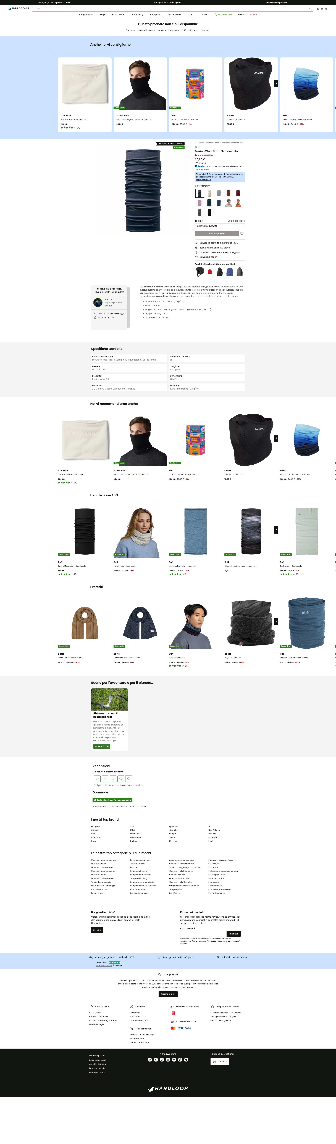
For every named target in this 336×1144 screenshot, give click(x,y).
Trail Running (137, 14)
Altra (132, 826)
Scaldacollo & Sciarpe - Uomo (232, 142)
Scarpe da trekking (138, 871)
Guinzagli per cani (216, 875)
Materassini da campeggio (103, 886)
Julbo (210, 826)
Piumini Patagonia (216, 893)
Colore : (202, 186)
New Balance (214, 830)
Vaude (172, 837)
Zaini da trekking (137, 864)
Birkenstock (213, 837)
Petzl (210, 841)
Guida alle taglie (236, 221)
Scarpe (102, 14)
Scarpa (172, 834)
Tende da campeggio (101, 882)
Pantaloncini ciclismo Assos (220, 860)
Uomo (201, 142)
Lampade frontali (99, 889)
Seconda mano (225, 14)
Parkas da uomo (98, 875)
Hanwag (212, 834)
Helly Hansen (136, 837)
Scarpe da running (138, 878)
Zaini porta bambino (139, 893)
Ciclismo (191, 14)
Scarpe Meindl (175, 889)
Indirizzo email (187, 928)
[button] (143, 190)
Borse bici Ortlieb (216, 878)
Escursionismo (118, 14)
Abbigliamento (86, 14)
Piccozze (134, 867)
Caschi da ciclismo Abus (219, 889)
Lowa (93, 841)
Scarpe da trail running (140, 875)
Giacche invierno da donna (103, 860)
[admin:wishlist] (242, 233)
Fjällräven (173, 826)
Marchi (241, 14)
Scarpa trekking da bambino (143, 886)
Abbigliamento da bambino (181, 860)
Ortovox (94, 830)
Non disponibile (217, 234)
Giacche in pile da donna (102, 867)
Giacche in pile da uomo (102, 878)
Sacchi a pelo (97, 893)
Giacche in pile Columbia (180, 882)
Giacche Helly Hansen (179, 878)
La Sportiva (96, 837)
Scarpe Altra (213, 882)
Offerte (253, 14)
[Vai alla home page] (197, 143)
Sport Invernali (174, 14)
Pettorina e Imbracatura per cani (223, 871)
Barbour (134, 841)
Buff (197, 147)
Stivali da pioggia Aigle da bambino (185, 867)
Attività (204, 14)
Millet (132, 830)
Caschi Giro (213, 864)
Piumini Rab (213, 867)
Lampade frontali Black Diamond (184, 886)
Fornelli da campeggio (140, 860)
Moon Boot (135, 834)
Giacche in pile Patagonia (181, 871)
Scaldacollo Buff (215, 886)
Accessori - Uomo (212, 142)
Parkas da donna (98, 864)
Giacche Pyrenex (177, 875)
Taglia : (199, 221)
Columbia (173, 830)
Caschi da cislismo (138, 889)
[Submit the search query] (310, 9)
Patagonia (95, 826)
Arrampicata (155, 14)
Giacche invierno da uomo (103, 871)
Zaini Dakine (174, 893)
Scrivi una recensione (204, 155)
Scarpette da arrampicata (142, 882)
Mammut (173, 841)
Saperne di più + (203, 180)
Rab (93, 834)
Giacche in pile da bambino (181, 864)
